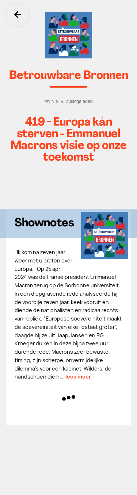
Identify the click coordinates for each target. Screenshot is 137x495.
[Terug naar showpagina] (68, 35)
